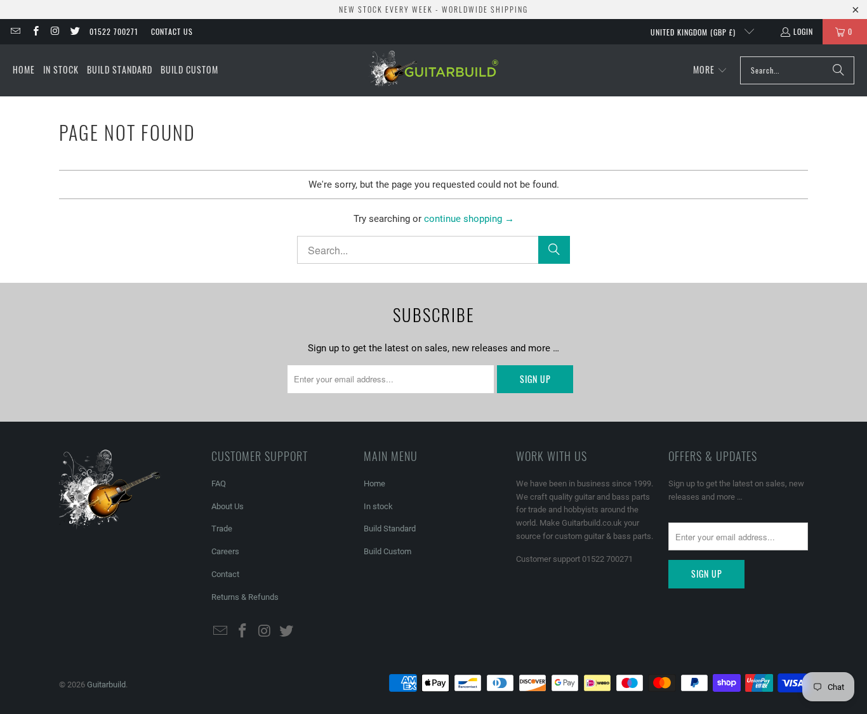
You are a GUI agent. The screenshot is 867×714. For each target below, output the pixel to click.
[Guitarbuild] (433, 70)
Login (803, 31)
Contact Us (172, 31)
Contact (225, 574)
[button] (710, 70)
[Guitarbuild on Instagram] (55, 31)
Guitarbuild (106, 684)
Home (374, 483)
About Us (227, 506)
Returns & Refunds (245, 597)
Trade (221, 528)
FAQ (218, 483)
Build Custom (387, 551)
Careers (225, 551)
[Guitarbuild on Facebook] (34, 31)
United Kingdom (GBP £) (694, 32)
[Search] (838, 70)
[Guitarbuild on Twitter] (74, 31)
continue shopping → (469, 218)
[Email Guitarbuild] (15, 31)
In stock (378, 506)
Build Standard (390, 528)
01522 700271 (113, 31)
